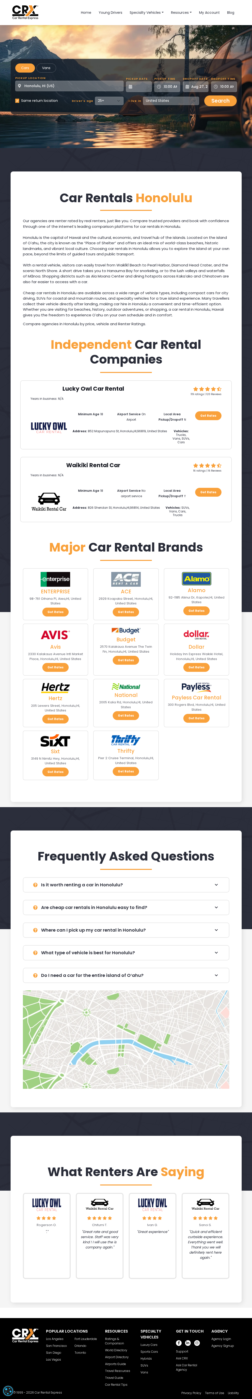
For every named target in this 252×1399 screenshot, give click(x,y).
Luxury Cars (149, 1345)
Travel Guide (114, 1378)
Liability (233, 1393)
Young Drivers (110, 12)
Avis (55, 646)
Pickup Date (137, 79)
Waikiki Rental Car (93, 465)
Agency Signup (222, 1346)
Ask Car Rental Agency (186, 1367)
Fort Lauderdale (86, 1339)
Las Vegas (53, 1359)
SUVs (144, 1365)
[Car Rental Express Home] (25, 12)
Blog (230, 12)
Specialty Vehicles (145, 12)
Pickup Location (30, 78)
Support (182, 1351)
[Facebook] (179, 1343)
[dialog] (8, 1391)
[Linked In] (188, 1343)
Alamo (196, 590)
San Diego (53, 1353)
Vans (46, 67)
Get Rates (208, 416)
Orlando (80, 1346)
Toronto (80, 1353)
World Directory (116, 1350)
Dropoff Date (195, 79)
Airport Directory (117, 1357)
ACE (126, 591)
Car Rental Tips (116, 1385)
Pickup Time (164, 79)
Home (86, 12)
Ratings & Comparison (114, 1341)
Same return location (39, 100)
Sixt (55, 751)
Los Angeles (54, 1339)
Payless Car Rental (196, 697)
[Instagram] (197, 1343)
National (126, 695)
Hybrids (146, 1358)
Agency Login (221, 1339)
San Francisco (56, 1346)
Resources (180, 12)
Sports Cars (149, 1352)
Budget (126, 639)
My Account (209, 12)
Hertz (55, 698)
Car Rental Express (48, 1392)
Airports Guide (115, 1364)
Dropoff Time (223, 79)
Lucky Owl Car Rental (93, 389)
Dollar (197, 646)
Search (220, 100)
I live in (135, 101)
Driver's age (82, 101)
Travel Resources (117, 1371)
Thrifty (125, 750)
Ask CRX (182, 1358)
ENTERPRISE (55, 591)
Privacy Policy (191, 1393)
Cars (25, 67)
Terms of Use (214, 1393)
